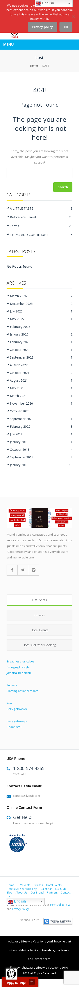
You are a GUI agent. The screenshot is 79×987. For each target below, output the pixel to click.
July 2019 (41, 434)
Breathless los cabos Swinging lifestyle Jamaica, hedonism (20, 667)
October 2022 (41, 350)
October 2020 (41, 411)
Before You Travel (41, 217)
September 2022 (41, 357)
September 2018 (41, 457)
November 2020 (41, 403)
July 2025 (41, 311)
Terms (41, 226)
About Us (21, 892)
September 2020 (41, 419)
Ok (66, 27)
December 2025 (41, 303)
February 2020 (41, 426)
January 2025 (41, 334)
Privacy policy (42, 27)
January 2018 (41, 465)
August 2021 (41, 380)
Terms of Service (60, 904)
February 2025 (41, 327)
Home (34, 66)
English (19, 901)
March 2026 (41, 296)
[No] (73, 19)
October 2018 (41, 449)
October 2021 (41, 373)
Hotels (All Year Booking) (39, 645)
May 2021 (41, 388)
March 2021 (41, 396)
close (32, 982)
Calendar (46, 889)
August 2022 (41, 365)
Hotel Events (39, 630)
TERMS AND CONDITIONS (41, 235)
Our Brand (37, 892)
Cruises (39, 615)
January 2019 (41, 442)
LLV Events (39, 600)
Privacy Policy (20, 909)
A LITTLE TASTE (41, 208)
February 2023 (41, 342)
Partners (52, 892)
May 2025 (41, 319)
